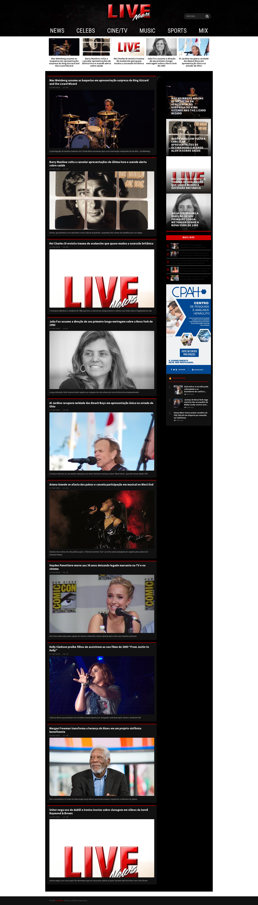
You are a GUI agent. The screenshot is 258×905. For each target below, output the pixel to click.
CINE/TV (117, 30)
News (57, 30)
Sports (177, 30)
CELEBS (85, 30)
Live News (59, 900)
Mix (203, 30)
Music (147, 30)
